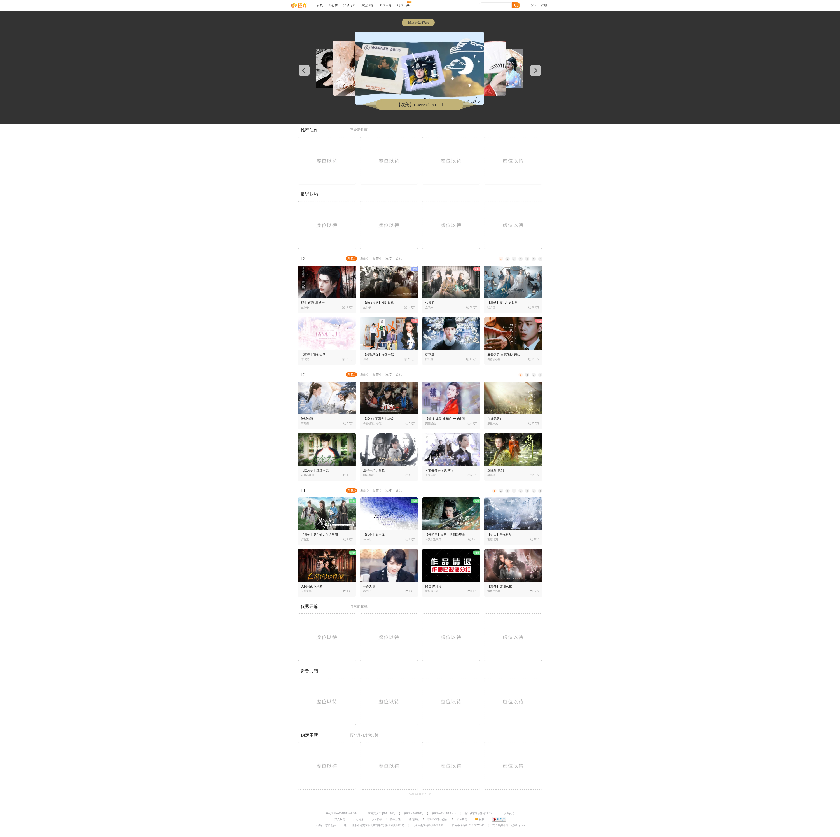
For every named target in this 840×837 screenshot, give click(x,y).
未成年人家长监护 (325, 825)
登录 (534, 5)
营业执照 (509, 813)
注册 (544, 5)
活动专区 (349, 5)
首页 (320, 5)
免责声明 (414, 819)
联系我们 (462, 819)
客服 (481, 819)
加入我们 (339, 819)
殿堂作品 (367, 5)
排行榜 (333, 5)
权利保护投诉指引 (437, 819)
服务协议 (377, 819)
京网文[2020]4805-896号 (382, 813)
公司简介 (358, 819)
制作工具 (403, 5)
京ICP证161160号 (414, 813)
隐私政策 (395, 819)
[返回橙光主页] (302, 5)
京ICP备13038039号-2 (444, 813)
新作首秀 (385, 5)
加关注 (501, 819)
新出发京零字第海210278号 (480, 813)
